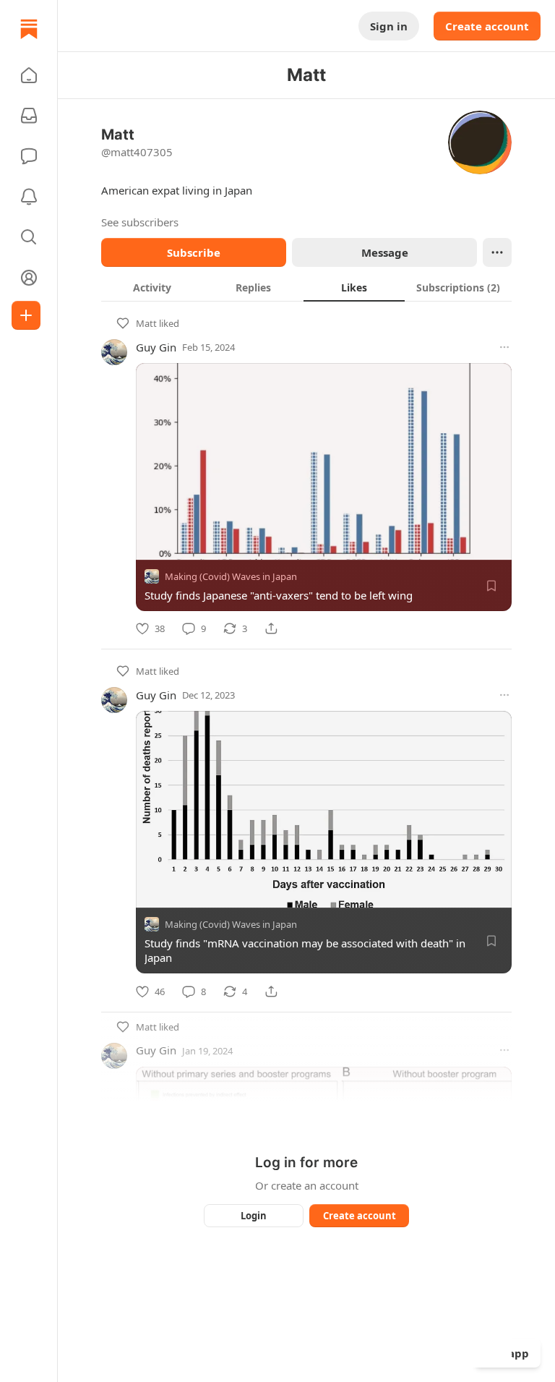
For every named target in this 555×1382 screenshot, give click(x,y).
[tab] (151, 287)
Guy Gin (156, 347)
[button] (29, 75)
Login (254, 1215)
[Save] (491, 585)
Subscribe (193, 252)
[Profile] (29, 277)
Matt (146, 323)
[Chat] (29, 156)
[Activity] (29, 196)
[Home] (29, 29)
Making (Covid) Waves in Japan (231, 576)
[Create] (26, 315)
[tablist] (306, 287)
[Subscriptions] (29, 115)
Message (384, 252)
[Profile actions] (497, 252)
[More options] (504, 347)
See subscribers (139, 222)
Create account (487, 26)
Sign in (389, 26)
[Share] (271, 628)
